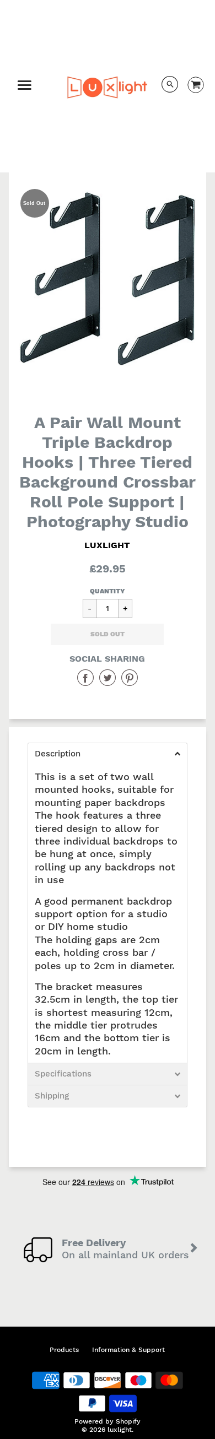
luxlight (107, 545)
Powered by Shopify (107, 1421)
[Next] (194, 1249)
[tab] (108, 754)
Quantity (107, 591)
